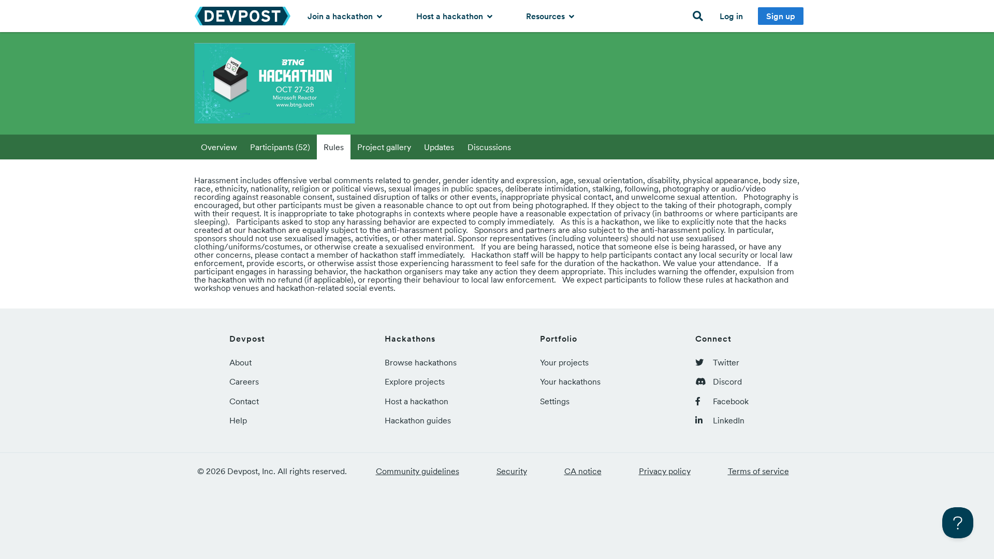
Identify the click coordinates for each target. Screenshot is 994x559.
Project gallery (384, 147)
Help (238, 420)
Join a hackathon (341, 16)
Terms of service (758, 471)
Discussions (489, 147)
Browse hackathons (421, 362)
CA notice (583, 471)
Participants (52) (280, 147)
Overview (219, 147)
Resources (546, 16)
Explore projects (415, 381)
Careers (244, 381)
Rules (334, 147)
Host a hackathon (450, 16)
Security (511, 471)
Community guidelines (417, 471)
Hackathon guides (418, 420)
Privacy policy (665, 471)
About (240, 362)
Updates (439, 147)
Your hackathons (570, 381)
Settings (554, 401)
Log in (731, 16)
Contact (244, 401)
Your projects (564, 362)
